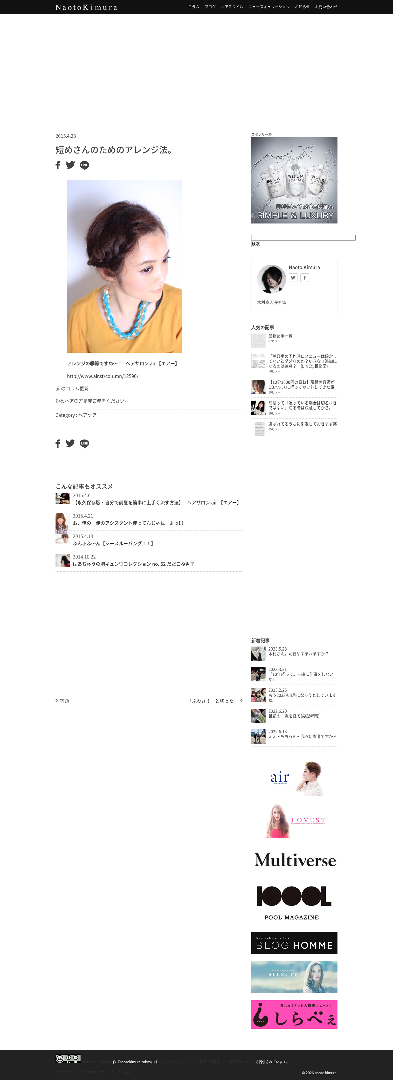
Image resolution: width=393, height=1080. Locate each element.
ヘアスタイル (232, 7)
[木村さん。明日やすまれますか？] (258, 660)
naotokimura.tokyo (96, 1062)
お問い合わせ (326, 7)
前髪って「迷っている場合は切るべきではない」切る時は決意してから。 (302, 405)
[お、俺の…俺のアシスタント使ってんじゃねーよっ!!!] (63, 533)
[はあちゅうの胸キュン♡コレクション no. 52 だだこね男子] (63, 565)
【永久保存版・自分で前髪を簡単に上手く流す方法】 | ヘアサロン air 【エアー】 (157, 502)
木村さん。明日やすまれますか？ (298, 654)
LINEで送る (124, 1072)
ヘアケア (87, 415)
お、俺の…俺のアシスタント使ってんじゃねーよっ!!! (128, 523)
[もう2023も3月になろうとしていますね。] (258, 701)
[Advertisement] (196, 66)
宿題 (64, 701)
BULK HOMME (294, 180)
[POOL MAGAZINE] (294, 924)
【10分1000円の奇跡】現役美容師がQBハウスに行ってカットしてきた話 (301, 384)
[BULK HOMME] (294, 953)
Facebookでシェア (70, 1072)
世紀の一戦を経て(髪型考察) (294, 716)
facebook (304, 277)
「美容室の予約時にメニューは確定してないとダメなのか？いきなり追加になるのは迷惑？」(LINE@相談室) (302, 361)
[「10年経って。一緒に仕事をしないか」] (258, 680)
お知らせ (302, 7)
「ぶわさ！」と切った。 (213, 701)
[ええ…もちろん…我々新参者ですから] (258, 742)
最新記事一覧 (280, 336)
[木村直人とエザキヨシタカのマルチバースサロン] (294, 872)
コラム (193, 7)
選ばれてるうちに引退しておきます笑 (302, 424)
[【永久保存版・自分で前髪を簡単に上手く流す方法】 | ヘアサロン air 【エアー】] (63, 502)
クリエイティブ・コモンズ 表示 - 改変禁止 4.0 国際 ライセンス (206, 1062)
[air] (294, 795)
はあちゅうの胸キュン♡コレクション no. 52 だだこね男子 (133, 564)
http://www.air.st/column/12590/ (102, 376)
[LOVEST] (294, 837)
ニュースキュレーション (269, 7)
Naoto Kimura (86, 7)
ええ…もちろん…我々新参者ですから (302, 736)
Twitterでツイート (100, 1072)
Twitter (293, 277)
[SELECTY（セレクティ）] (294, 992)
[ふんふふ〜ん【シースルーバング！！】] (63, 541)
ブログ (210, 7)
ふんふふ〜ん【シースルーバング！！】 (114, 543)
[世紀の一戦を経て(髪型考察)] (258, 722)
